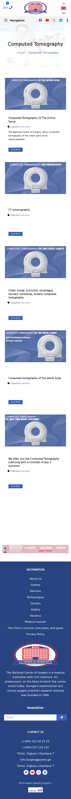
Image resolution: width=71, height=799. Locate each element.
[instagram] (54, 20)
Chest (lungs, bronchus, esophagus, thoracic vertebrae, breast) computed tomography (32, 294)
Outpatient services (20, 127)
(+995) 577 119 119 (35, 747)
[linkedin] (61, 20)
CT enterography (19, 209)
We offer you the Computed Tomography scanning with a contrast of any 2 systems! (33, 462)
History (35, 584)
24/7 (5, 7)
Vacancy (35, 615)
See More (15, 149)
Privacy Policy (35, 634)
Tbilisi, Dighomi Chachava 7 (35, 753)
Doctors (35, 603)
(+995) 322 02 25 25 (35, 741)
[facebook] (40, 20)
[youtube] (47, 20)
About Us (35, 578)
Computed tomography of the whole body (34, 378)
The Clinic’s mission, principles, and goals (35, 628)
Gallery (35, 609)
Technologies (35, 597)
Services (35, 591)
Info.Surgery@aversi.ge (35, 759)
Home (21, 52)
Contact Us (35, 732)
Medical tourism (35, 621)
